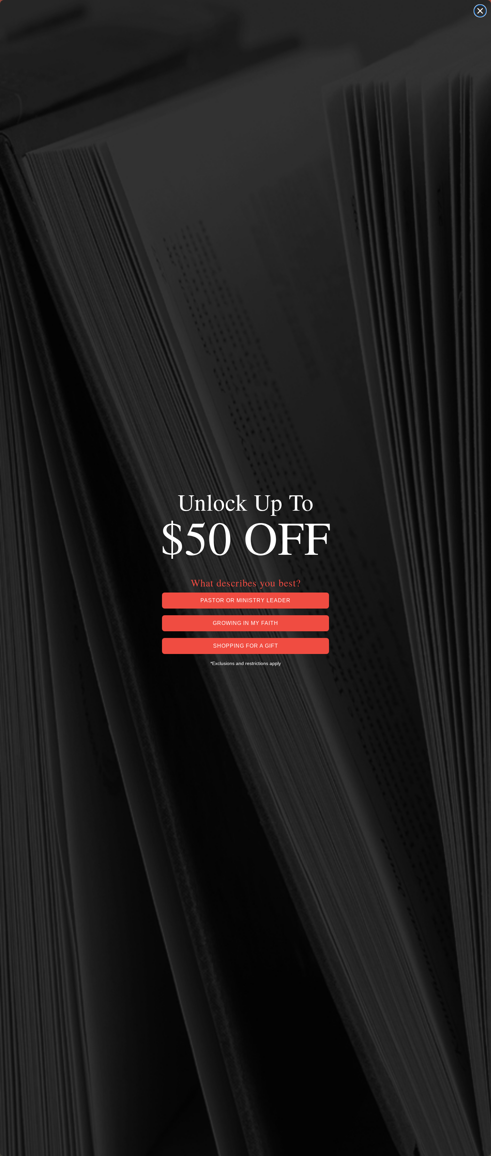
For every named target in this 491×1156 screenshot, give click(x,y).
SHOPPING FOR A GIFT (245, 646)
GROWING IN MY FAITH (245, 623)
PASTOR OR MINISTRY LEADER (245, 600)
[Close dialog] (480, 11)
